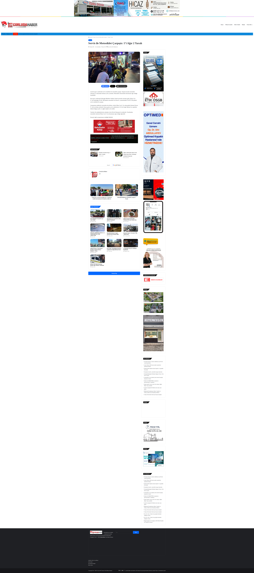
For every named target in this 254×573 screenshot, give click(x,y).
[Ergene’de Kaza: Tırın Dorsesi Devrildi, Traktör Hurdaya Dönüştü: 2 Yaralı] (97, 243)
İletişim (243, 24)
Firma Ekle (249, 24)
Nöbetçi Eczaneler (228, 24)
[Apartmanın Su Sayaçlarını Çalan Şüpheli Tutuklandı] (114, 213)
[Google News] (116, 165)
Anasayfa (91, 37)
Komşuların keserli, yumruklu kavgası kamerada (153, 371)
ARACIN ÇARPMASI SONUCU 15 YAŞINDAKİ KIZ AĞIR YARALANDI (97, 234)
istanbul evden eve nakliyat (93, 560)
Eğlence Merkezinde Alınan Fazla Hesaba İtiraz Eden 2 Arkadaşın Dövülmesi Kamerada (130, 154)
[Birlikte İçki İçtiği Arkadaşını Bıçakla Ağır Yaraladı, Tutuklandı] (97, 259)
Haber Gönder (237, 24)
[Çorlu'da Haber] (19, 25)
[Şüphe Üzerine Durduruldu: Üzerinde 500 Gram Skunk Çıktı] (130, 213)
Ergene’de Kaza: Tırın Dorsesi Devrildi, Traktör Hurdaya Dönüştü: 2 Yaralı (96, 249)
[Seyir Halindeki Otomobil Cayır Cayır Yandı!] (97, 213)
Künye (222, 24)
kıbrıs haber (90, 561)
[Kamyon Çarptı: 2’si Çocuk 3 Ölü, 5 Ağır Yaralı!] (130, 228)
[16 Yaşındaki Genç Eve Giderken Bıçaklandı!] (130, 243)
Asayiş (94, 37)
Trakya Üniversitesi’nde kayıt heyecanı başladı (153, 394)
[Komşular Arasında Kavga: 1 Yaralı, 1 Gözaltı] (94, 154)
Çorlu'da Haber (103, 171)
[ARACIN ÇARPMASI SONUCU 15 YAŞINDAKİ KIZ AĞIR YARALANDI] (97, 228)
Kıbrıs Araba (90, 565)
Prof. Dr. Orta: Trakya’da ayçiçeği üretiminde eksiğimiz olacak (30, 33)
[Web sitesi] (100, 174)
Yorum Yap (114, 273)
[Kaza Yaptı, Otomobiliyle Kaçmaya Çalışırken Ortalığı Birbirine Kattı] (114, 243)
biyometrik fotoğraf (91, 563)
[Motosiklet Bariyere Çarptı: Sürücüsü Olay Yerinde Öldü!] (114, 228)
